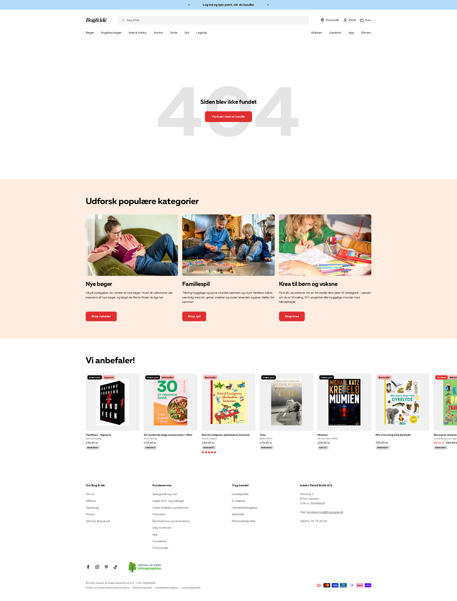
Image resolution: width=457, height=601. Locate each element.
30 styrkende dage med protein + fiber (168, 434)
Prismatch (159, 514)
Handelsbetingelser (244, 507)
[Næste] (268, 5)
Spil (186, 32)
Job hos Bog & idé (98, 521)
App (351, 32)
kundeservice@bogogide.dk (325, 512)
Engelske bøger (111, 32)
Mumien (323, 434)
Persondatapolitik (243, 521)
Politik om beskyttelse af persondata (107, 587)
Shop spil (194, 316)
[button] (209, 452)
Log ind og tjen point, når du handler (228, 4)
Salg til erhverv (162, 527)
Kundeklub (159, 541)
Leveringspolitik (191, 587)
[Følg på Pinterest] (106, 567)
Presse (90, 514)
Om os (90, 494)
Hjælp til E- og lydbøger (168, 501)
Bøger (90, 32)
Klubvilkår (238, 514)
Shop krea (292, 316)
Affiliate (91, 501)
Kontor (158, 32)
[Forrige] (189, 5)
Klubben (316, 32)
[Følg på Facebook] (88, 567)
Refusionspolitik (142, 587)
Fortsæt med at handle (228, 116)
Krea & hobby (138, 32)
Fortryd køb (160, 548)
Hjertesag (92, 507)
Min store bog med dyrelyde (393, 434)
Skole (173, 32)
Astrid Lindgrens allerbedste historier (226, 434)
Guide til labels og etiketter (170, 507)
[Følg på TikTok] (115, 567)
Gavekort (335, 32)
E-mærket (238, 501)
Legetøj (201, 32)
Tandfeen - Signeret (98, 434)
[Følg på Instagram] (97, 567)
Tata (263, 434)
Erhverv (366, 32)
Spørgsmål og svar (164, 494)
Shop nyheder (101, 316)
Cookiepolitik (240, 494)
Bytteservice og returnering (170, 521)
